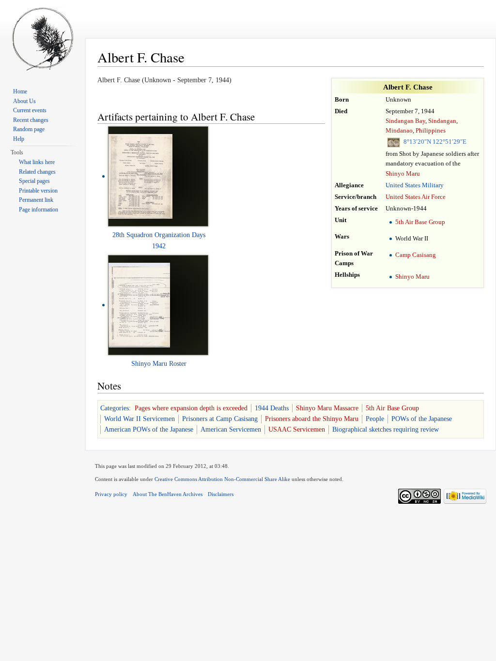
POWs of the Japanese (421, 418)
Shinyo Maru (403, 173)
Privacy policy (111, 494)
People (375, 418)
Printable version (38, 190)
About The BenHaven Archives (167, 494)
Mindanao (399, 130)
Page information (38, 209)
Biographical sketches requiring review (385, 429)
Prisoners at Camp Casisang (220, 418)
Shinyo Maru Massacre (327, 408)
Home (20, 91)
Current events (29, 110)
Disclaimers (220, 494)
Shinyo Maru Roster (158, 363)
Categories (114, 408)
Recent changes (30, 120)
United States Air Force (416, 197)
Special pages (34, 181)
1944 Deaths (272, 408)
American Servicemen (231, 429)
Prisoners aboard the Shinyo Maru (311, 418)
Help (18, 138)
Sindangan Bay (405, 121)
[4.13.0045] (140, 176)
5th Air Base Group (420, 222)
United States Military (415, 185)
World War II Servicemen (139, 418)
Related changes (37, 171)
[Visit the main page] (42, 38)
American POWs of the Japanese (148, 429)
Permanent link (36, 199)
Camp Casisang (415, 255)
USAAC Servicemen (296, 429)
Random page (29, 129)
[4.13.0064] (139, 304)
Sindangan (442, 121)
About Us (24, 101)
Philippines (431, 130)
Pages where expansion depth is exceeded (191, 408)
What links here (37, 162)
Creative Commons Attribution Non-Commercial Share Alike (222, 479)
